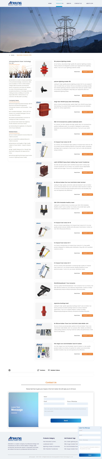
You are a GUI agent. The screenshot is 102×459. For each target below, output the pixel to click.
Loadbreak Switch (48, 444)
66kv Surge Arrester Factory (72, 444)
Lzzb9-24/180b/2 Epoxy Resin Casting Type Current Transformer (71, 162)
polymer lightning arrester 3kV (62, 81)
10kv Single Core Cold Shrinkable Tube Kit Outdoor (68, 344)
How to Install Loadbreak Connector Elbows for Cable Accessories (20, 136)
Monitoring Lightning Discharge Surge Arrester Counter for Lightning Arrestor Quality (20, 156)
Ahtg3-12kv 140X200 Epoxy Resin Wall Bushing (66, 102)
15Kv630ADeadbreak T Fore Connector (64, 283)
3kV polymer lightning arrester (62, 61)
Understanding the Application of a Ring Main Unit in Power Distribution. (20, 127)
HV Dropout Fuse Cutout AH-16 (62, 223)
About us (89, 3)
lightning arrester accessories (51, 446)
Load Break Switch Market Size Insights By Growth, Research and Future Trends (19, 123)
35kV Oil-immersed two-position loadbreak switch (68, 122)
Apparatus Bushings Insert (61, 303)
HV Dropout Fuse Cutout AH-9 (62, 263)
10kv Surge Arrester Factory (71, 449)
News (68, 3)
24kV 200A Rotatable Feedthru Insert (64, 202)
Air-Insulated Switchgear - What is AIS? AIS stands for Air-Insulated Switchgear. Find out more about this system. (20, 113)
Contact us (78, 3)
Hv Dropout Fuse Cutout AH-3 (62, 243)
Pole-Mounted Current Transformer (49, 441)
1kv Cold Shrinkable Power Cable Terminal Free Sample (72, 446)
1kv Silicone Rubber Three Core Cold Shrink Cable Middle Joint (71, 323)
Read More (77, 72)
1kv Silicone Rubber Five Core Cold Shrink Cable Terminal (69, 182)
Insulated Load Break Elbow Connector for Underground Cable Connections (19, 118)
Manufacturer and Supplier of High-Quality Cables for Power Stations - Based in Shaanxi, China (20, 145)
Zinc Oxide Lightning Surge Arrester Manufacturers (71, 441)
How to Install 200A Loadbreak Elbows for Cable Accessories (19, 140)
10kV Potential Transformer (50, 449)
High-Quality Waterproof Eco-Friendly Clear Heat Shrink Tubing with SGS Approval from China (20, 151)
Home (49, 3)
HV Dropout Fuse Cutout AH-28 (62, 142)
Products (59, 3)
